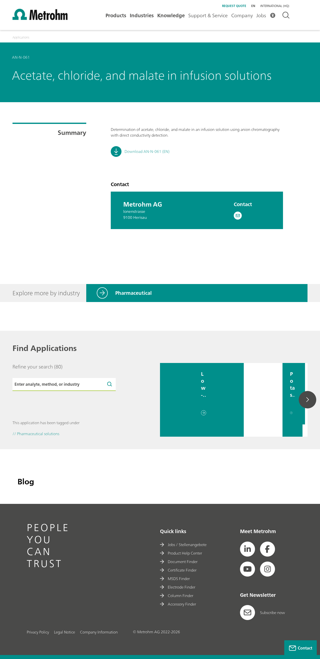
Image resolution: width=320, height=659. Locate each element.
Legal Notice (64, 632)
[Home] (40, 18)
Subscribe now (272, 612)
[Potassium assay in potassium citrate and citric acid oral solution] (263, 400)
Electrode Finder (181, 587)
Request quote (234, 5)
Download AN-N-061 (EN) (147, 151)
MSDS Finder (179, 579)
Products (116, 15)
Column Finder (180, 596)
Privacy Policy (38, 632)
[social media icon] (247, 549)
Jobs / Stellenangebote (187, 545)
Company (242, 15)
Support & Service (208, 15)
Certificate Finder (182, 570)
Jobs (261, 15)
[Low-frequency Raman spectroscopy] (177, 400)
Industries (142, 15)
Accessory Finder (182, 604)
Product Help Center (185, 553)
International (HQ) (274, 6)
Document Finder (183, 562)
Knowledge (171, 15)
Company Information (99, 632)
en (253, 5)
